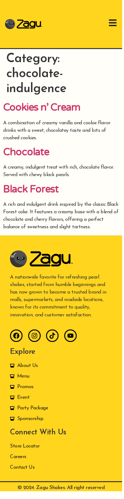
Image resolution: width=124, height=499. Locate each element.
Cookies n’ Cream (41, 107)
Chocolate (26, 152)
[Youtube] (70, 335)
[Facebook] (16, 335)
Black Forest (31, 189)
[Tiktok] (52, 335)
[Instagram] (34, 335)
